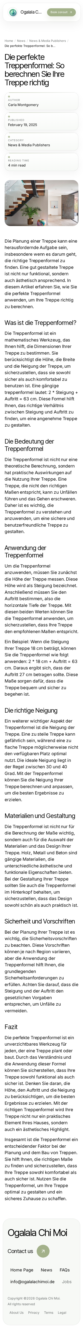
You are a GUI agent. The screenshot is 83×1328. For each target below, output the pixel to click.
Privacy (33, 1312)
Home (9, 41)
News (21, 41)
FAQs (65, 1270)
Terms (48, 1312)
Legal (62, 1312)
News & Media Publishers (47, 41)
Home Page (21, 1270)
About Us (16, 1312)
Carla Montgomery (23, 105)
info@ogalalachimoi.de (32, 1281)
